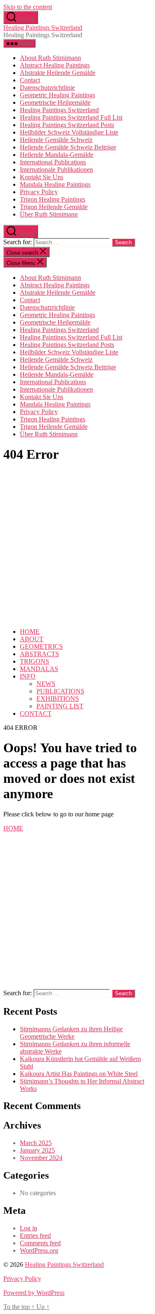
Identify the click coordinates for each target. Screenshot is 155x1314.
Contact (30, 80)
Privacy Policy (39, 191)
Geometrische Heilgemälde (55, 102)
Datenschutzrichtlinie (47, 87)
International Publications (53, 162)
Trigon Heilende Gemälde (54, 206)
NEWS (45, 683)
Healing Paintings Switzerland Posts (67, 124)
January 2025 (37, 1150)
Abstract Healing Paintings (55, 65)
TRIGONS (34, 661)
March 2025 (36, 1142)
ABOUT (31, 639)
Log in (28, 1228)
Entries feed (35, 1235)
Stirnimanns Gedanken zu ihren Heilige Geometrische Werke (71, 1032)
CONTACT (36, 713)
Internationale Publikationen (56, 169)
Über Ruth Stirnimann (49, 214)
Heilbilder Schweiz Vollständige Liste (69, 132)
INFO (28, 676)
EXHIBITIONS (57, 698)
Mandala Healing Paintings (55, 184)
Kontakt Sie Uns (41, 176)
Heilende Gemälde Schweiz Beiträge (68, 147)
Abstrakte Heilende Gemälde (57, 72)
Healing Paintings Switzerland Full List (71, 117)
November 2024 (41, 1157)
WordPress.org (39, 1250)
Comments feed (40, 1243)
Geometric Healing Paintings (57, 95)
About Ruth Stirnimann (50, 57)
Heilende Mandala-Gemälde (56, 154)
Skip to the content (27, 6)
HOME (30, 631)
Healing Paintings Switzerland (42, 27)
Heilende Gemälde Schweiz (56, 139)
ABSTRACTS (39, 653)
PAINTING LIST (59, 706)
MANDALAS (39, 668)
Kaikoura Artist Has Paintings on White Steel (79, 1073)
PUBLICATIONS (60, 691)
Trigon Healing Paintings (52, 199)
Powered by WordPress (33, 1292)
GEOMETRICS (41, 646)
